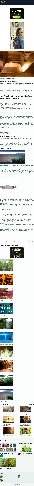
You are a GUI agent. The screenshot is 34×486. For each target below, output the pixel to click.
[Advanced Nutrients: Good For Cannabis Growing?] (8, 447)
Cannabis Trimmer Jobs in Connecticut (10, 480)
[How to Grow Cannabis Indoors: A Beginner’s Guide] (26, 447)
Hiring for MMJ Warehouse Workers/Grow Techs (8, 477)
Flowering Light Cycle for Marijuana (6, 300)
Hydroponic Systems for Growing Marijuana (7, 387)
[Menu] (33, 2)
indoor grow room (13, 115)
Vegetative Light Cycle (4, 401)
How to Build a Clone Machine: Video (6, 344)
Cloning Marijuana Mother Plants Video (7, 315)
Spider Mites (2, 358)
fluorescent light (3, 224)
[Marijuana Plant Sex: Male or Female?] (8, 462)
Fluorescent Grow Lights (4, 165)
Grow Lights (16, 90)
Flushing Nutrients (3, 330)
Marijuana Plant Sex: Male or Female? (6, 468)
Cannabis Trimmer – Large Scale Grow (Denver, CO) (27, 477)
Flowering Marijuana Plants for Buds (6, 286)
